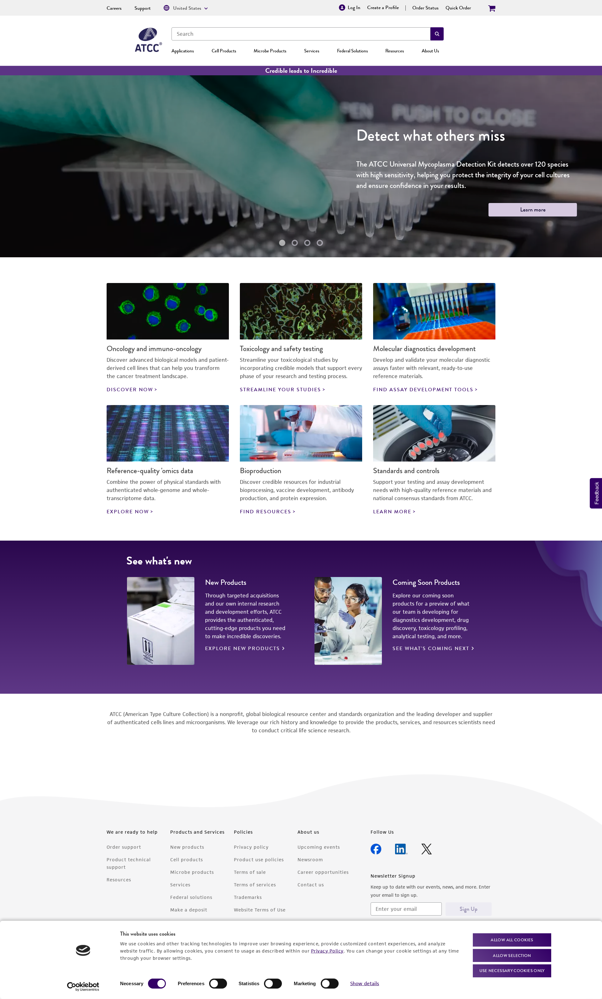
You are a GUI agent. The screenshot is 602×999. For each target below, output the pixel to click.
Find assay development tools (423, 389)
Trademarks (248, 897)
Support (143, 8)
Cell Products (224, 50)
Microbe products (192, 872)
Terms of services (255, 885)
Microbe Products (270, 50)
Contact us (311, 885)
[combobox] (301, 33)
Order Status (425, 8)
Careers (114, 8)
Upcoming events (319, 847)
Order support (124, 847)
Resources (394, 50)
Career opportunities (323, 872)
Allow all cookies (512, 940)
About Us (430, 50)
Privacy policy (251, 847)
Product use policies (259, 860)
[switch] (218, 984)
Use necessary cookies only (512, 971)
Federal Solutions (352, 50)
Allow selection (512, 955)
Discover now (130, 389)
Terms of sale (250, 872)
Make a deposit (188, 910)
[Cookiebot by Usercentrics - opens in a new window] (83, 986)
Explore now (128, 512)
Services (311, 50)
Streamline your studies (280, 389)
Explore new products (242, 648)
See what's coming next (431, 648)
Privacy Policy (327, 951)
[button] (437, 33)
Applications (183, 50)
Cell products (186, 860)
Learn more (533, 210)
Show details (364, 983)
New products (187, 847)
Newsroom (310, 860)
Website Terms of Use (260, 910)
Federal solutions (191, 897)
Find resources (265, 512)
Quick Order (458, 8)
